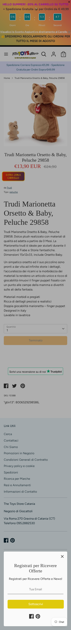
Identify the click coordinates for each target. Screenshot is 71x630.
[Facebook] (31, 616)
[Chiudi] (62, 556)
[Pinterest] (38, 616)
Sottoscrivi (35, 604)
